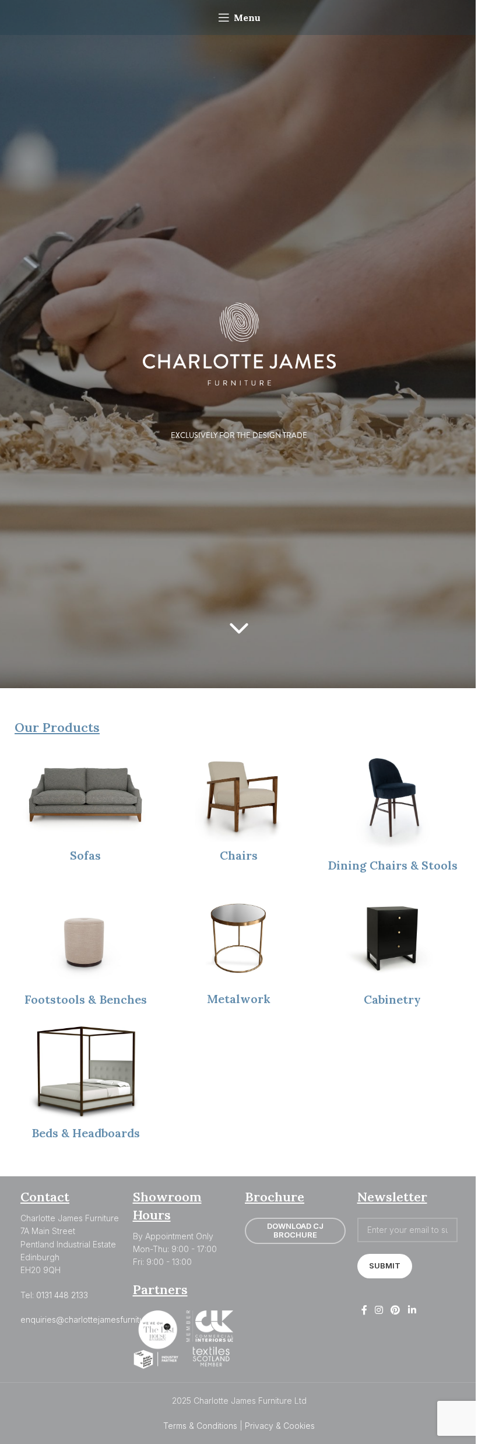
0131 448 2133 (62, 1295)
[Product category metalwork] (239, 951)
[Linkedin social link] (412, 1310)
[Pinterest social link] (395, 1310)
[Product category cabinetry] (392, 952)
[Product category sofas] (85, 809)
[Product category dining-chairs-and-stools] (392, 813)
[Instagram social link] (379, 1310)
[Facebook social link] (364, 1310)
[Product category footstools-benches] (85, 952)
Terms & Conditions (200, 1426)
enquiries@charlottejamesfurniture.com (95, 1319)
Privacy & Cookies (280, 1426)
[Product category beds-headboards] (85, 1086)
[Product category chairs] (239, 809)
